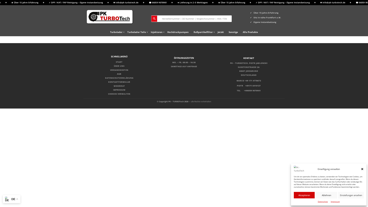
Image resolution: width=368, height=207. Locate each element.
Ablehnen (326, 195)
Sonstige (233, 32)
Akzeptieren (304, 195)
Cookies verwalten (119, 94)
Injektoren (157, 32)
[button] (362, 169)
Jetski (221, 32)
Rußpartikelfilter (203, 32)
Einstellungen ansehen (351, 195)
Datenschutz (323, 201)
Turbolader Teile (136, 32)
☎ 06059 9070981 (156, 2)
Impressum (335, 201)
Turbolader (116, 32)
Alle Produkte (250, 32)
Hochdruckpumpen (178, 32)
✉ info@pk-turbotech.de (124, 2)
